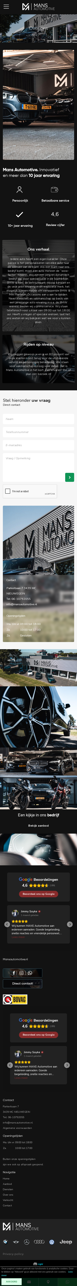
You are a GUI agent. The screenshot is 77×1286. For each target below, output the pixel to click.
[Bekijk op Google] (15, 913)
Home (6, 1178)
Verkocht (8, 1200)
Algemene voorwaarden (17, 1128)
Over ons (8, 1194)
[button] (7, 924)
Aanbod (7, 1184)
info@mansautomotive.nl (21, 604)
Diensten (8, 1189)
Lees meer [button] (18, 937)
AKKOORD (11, 1281)
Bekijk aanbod (38, 826)
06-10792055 (21, 599)
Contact (7, 1205)
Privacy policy (13, 1254)
